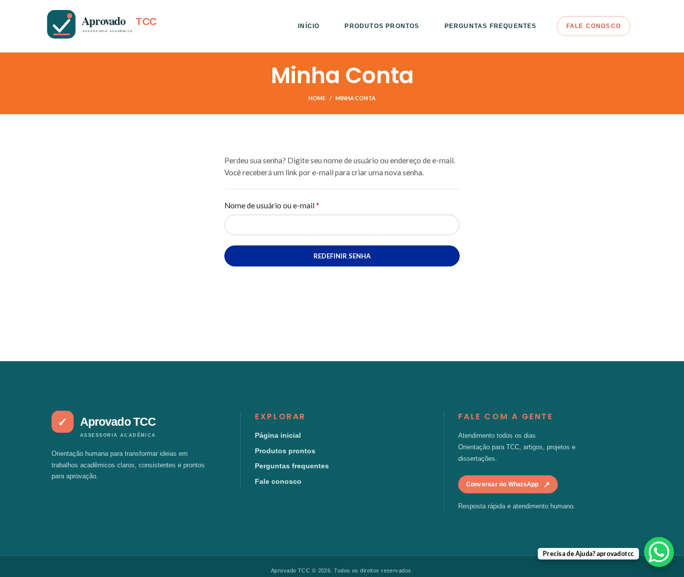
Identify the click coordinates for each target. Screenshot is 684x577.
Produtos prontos (285, 451)
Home (316, 98)
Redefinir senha (342, 256)
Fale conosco (278, 481)
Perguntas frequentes (292, 466)
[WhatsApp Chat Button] (659, 552)
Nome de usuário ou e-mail (292, 204)
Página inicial (278, 435)
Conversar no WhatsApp (508, 484)
